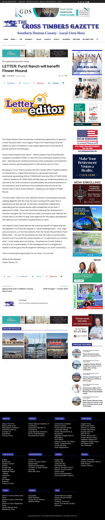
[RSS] (83, 1)
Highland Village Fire (89, 439)
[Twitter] (85, 1)
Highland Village (8, 471)
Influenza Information (36, 466)
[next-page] (7, 362)
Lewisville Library (61, 430)
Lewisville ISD (60, 464)
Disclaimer (6, 434)
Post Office (59, 439)
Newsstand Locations (10, 428)
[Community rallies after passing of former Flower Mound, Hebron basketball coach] (76, 388)
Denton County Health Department (37, 463)
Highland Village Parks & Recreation (64, 437)
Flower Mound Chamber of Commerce (38, 425)
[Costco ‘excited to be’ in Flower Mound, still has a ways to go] (57, 346)
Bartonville (6, 462)
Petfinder (58, 505)
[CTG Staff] (4, 76)
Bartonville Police (87, 426)
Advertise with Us (9, 430)
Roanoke (5, 481)
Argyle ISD (59, 460)
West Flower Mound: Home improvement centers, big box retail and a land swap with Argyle (93, 403)
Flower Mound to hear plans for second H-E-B (13, 356)
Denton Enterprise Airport (91, 462)
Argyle (4, 460)
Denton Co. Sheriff (88, 428)
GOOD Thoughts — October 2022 (55, 289)
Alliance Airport (87, 466)
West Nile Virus (34, 471)
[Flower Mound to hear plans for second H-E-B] (13, 346)
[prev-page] (3, 362)
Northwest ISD (60, 466)
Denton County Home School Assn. (63, 470)
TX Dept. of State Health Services (37, 468)
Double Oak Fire (87, 432)
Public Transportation (63, 443)
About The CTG (8, 424)
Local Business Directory (37, 432)
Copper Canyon (8, 464)
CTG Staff (10, 76)
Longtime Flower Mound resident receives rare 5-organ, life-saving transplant (35, 354)
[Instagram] (81, 1)
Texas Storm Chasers (36, 499)
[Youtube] (88, 1)
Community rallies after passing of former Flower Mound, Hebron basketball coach (92, 390)
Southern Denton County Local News (13, 352)
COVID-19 (32, 460)
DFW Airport (86, 464)
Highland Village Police (90, 441)
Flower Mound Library (63, 428)
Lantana (5, 473)
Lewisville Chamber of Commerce (37, 429)
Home (4, 45)
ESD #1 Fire (85, 434)
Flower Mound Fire (88, 436)
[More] (63, 83)
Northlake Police (87, 443)
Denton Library (60, 426)
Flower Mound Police (89, 437)
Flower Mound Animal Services (63, 498)
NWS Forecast (33, 497)
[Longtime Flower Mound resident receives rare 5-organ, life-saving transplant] (76, 364)
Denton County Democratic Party (12, 497)
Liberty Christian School (64, 467)
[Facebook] (78, 1)
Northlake (6, 479)
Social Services (60, 445)
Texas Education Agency (64, 475)
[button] (97, 39)
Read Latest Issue (9, 426)
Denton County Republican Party (12, 504)
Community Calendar (63, 424)
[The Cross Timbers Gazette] (52, 27)
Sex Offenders (86, 445)
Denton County (8, 483)
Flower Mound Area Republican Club (9, 508)
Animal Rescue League (63, 496)
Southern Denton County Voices (16, 45)
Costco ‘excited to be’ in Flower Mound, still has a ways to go (57, 355)
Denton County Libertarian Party (12, 500)
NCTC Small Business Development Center (36, 435)
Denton (5, 466)
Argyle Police (86, 424)
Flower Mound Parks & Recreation (63, 433)
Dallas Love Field (87, 460)
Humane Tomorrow (62, 501)
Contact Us (6, 432)
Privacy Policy (7, 436)
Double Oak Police (88, 430)
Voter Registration (62, 447)
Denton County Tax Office (65, 441)
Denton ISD (59, 462)
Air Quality (32, 496)
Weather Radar (34, 501)
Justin (4, 477)
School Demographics (63, 473)
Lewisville (6, 475)
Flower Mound (7, 469)
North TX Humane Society (65, 503)
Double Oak (6, 467)
